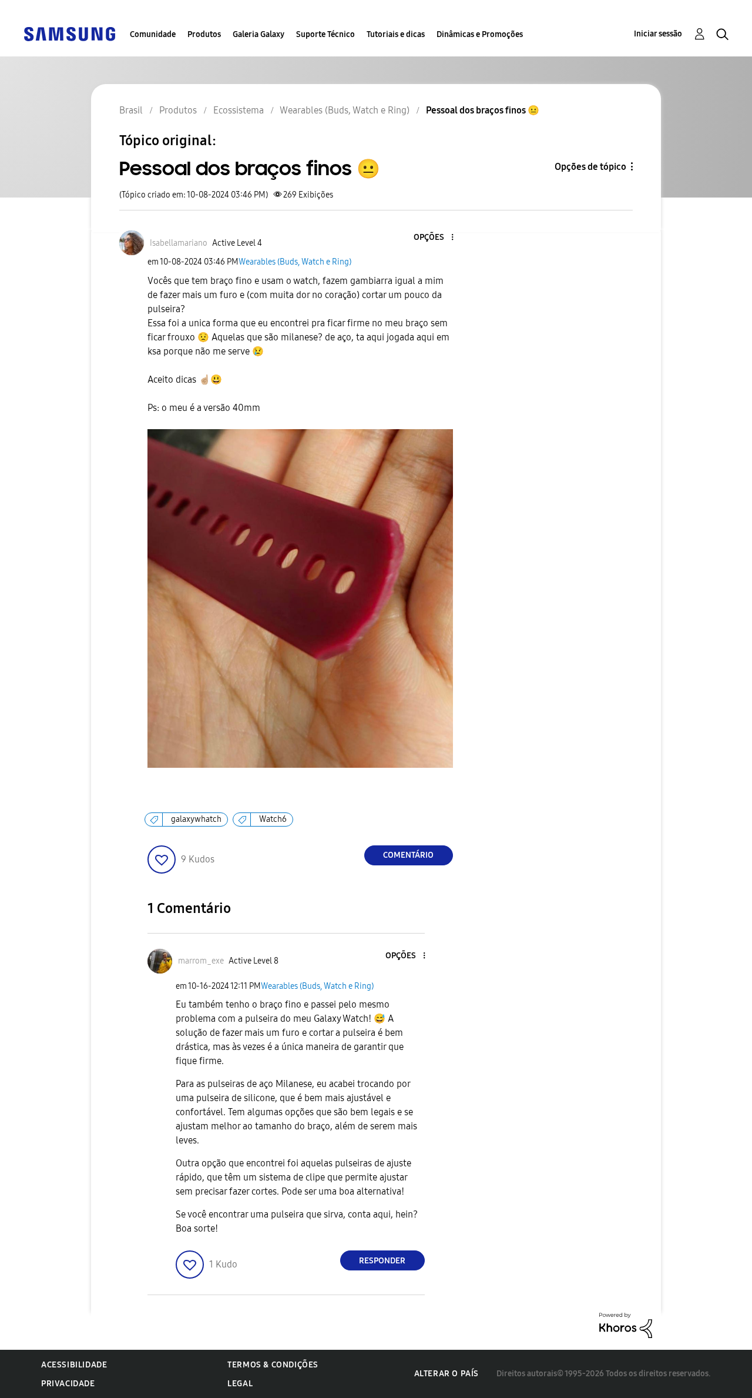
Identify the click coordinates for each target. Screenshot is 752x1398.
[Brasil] (69, 33)
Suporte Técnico (325, 34)
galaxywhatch (196, 819)
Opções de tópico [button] (590, 166)
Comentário (408, 855)
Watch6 (273, 819)
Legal (240, 1384)
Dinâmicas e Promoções (480, 34)
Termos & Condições (272, 1365)
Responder (382, 1261)
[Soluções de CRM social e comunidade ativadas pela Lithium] (625, 1324)
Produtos (204, 34)
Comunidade (153, 34)
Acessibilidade (74, 1365)
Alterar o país (446, 1374)
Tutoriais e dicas (396, 34)
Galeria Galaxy (258, 34)
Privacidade (68, 1384)
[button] (432, 237)
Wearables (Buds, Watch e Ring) (295, 262)
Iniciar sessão (658, 34)
